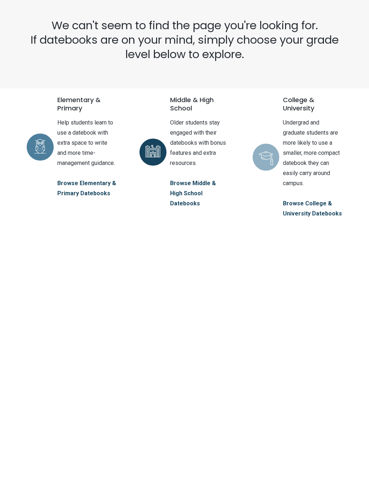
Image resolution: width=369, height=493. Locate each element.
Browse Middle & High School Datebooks (193, 193)
